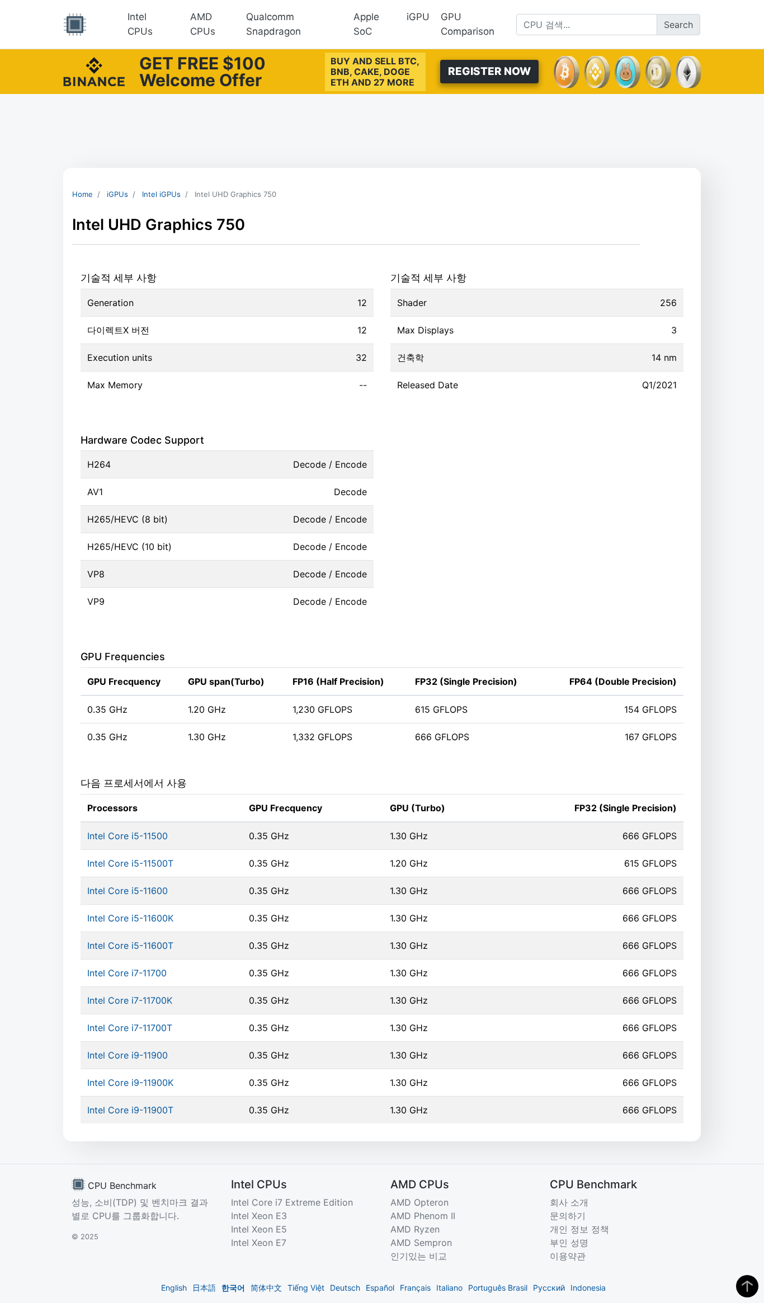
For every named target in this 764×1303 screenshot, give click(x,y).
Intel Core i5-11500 (127, 835)
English (174, 1287)
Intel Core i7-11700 (127, 973)
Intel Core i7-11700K (129, 1000)
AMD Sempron (421, 1242)
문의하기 (568, 1215)
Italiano (449, 1287)
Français (415, 1287)
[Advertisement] (382, 131)
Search (678, 24)
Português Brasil (497, 1287)
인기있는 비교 (418, 1256)
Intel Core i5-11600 (127, 890)
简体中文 (266, 1287)
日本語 (204, 1287)
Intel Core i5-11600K (130, 918)
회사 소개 (569, 1202)
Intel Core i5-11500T (130, 863)
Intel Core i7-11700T (129, 1027)
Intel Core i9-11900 (127, 1055)
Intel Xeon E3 (259, 1215)
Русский (549, 1287)
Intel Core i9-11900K (130, 1082)
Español (380, 1287)
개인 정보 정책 (579, 1229)
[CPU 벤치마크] (75, 25)
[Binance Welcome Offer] (94, 70)
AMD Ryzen (415, 1229)
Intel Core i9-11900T (130, 1110)
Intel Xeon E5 (259, 1229)
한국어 (233, 1287)
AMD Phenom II (422, 1215)
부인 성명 (569, 1242)
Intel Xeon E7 (258, 1242)
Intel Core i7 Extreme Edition (292, 1202)
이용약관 (568, 1256)
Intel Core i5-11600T (130, 945)
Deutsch (345, 1287)
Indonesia (588, 1287)
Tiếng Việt (305, 1287)
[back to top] (747, 1286)
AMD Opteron (419, 1202)
